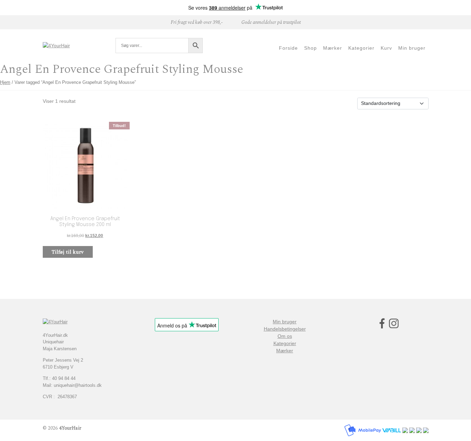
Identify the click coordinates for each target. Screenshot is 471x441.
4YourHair (70, 428)
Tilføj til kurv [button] (67, 252)
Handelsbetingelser (285, 329)
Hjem (5, 82)
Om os (285, 336)
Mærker (284, 350)
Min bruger (285, 321)
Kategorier (284, 343)
